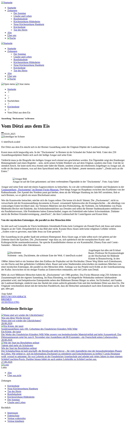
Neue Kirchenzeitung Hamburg (29, 24)
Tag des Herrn (20, 29)
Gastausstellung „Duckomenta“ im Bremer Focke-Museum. (30, 189)
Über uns (11, 35)
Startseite (11, 7)
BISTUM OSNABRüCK (13, 296)
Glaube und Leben (23, 16)
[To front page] (5, 364)
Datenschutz (13, 415)
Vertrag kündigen (15, 421)
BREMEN (6, 299)
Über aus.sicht (14, 375)
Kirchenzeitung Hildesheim (27, 21)
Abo (9, 32)
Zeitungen (12, 10)
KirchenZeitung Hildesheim (20, 397)
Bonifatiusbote (21, 18)
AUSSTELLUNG (10, 302)
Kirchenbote (20, 27)
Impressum (12, 413)
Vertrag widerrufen (16, 418)
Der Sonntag (20, 13)
